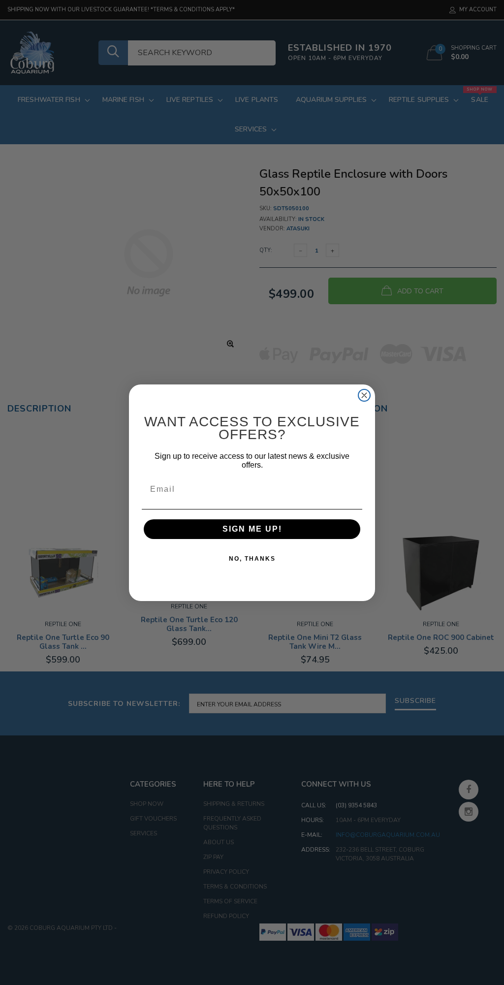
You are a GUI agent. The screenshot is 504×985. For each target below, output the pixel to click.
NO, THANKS (252, 558)
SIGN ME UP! (252, 529)
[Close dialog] (364, 395)
